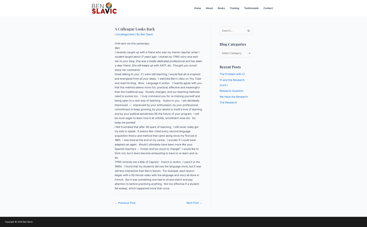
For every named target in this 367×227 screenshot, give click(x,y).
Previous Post (125, 202)
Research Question (231, 90)
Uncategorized (125, 34)
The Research (228, 102)
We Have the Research (234, 96)
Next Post (194, 202)
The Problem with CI (232, 74)
